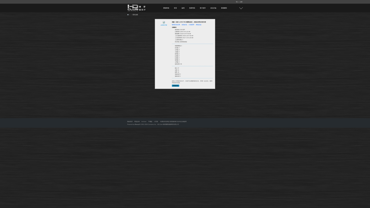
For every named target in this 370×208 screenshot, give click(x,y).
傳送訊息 (198, 24)
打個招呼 (191, 24)
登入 (237, 2)
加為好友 (184, 24)
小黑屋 (156, 121)
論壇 (183, 8)
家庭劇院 (224, 8)
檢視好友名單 (176, 24)
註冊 (241, 2)
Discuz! (137, 124)
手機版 (150, 121)
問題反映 (137, 121)
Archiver (143, 121)
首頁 (175, 8)
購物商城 (166, 8)
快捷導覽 (241, 8)
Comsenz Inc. (152, 124)
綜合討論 (213, 8)
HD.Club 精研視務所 (128, 14)
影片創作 (203, 8)
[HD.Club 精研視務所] (136, 8)
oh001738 (164, 25)
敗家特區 (192, 8)
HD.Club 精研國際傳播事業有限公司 (168, 124)
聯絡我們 (130, 121)
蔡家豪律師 (173, 121)
